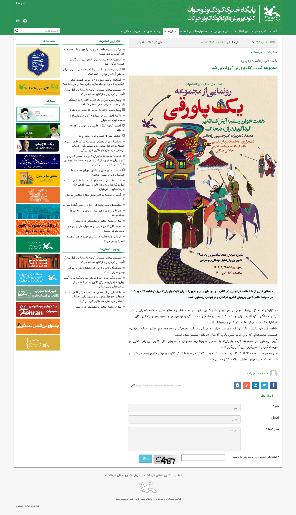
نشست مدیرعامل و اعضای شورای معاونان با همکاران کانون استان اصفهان (98, 172)
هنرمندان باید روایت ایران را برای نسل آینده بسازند (92, 205)
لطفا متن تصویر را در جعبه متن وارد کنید (255, 457)
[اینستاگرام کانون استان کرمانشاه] (18, 21)
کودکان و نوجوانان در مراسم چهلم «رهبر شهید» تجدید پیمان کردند (95, 238)
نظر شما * (272, 429)
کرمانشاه (256, 52)
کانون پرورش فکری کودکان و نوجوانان (225, 13)
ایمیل (275, 417)
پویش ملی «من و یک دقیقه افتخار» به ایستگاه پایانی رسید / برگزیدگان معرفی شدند (97, 102)
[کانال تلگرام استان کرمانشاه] (25, 21)
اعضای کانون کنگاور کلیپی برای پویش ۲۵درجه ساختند (97, 127)
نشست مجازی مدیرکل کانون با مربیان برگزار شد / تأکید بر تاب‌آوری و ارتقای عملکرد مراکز (95, 92)
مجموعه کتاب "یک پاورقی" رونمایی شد (245, 68)
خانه (275, 31)
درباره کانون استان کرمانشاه (122, 475)
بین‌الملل (243, 31)
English (21, 3)
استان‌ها (171, 31)
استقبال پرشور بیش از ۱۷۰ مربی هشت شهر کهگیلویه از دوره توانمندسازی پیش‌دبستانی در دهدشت (93, 82)
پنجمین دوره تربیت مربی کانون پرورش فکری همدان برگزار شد (97, 61)
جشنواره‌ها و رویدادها (195, 31)
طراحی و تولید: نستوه (28, 506)
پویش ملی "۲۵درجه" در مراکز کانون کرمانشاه (95, 110)
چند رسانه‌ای (153, 31)
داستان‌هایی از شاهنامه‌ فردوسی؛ (259, 61)
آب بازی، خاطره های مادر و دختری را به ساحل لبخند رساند (97, 213)
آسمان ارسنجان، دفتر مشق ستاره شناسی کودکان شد (95, 197)
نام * (276, 406)
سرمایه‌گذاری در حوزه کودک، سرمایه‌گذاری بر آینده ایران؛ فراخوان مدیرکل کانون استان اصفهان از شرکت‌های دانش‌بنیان (94, 185)
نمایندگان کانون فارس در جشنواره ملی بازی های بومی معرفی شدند (96, 228)
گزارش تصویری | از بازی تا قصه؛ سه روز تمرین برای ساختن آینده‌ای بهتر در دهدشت (94, 71)
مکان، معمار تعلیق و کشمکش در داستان (98, 221)
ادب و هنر (260, 31)
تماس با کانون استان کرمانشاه (163, 475)
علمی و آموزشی (222, 31)
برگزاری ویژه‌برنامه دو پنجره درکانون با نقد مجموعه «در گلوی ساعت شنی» (94, 51)
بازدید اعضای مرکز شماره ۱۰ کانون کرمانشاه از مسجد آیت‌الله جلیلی (97, 118)
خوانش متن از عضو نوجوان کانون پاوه (100, 136)
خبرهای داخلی (132, 31)
